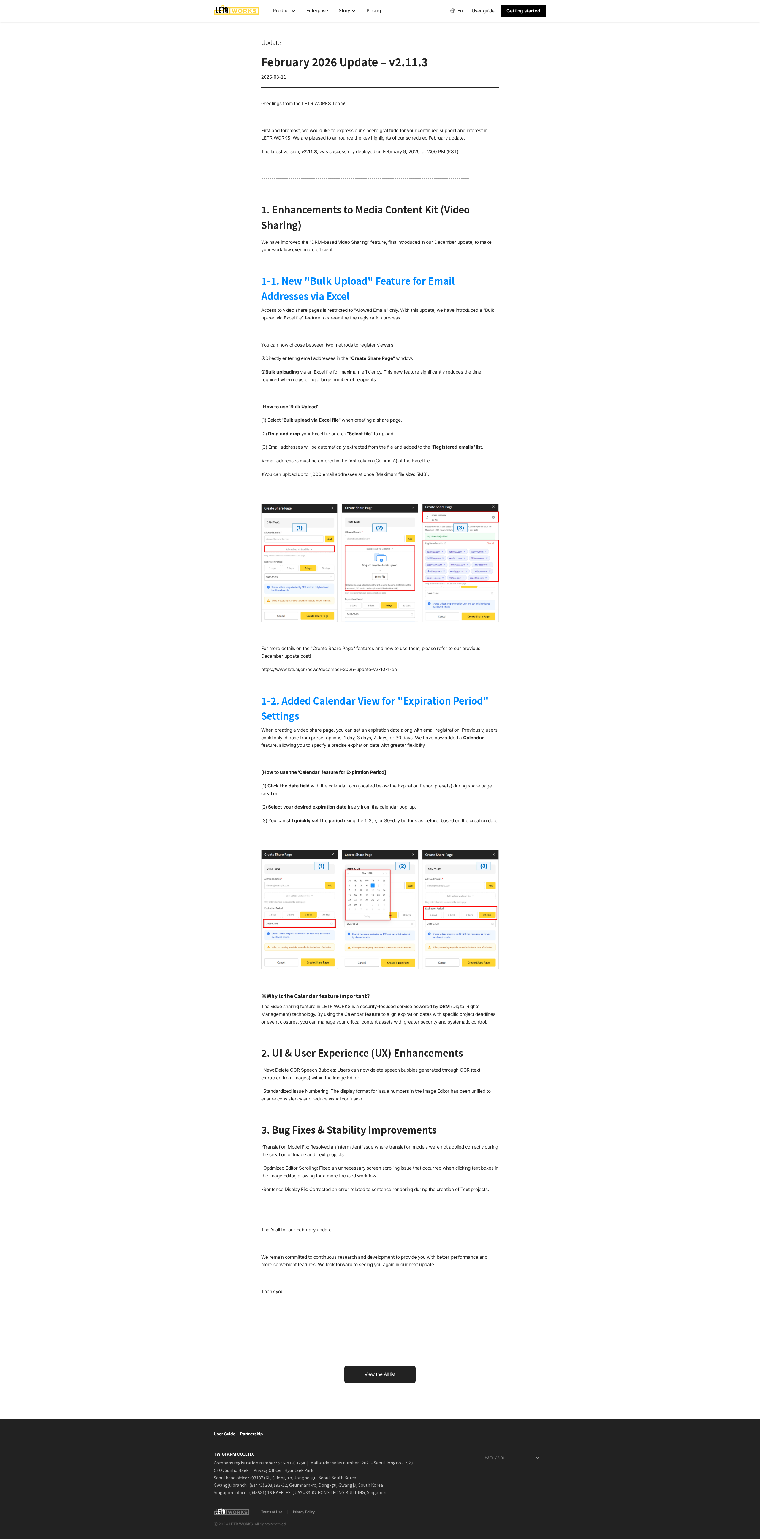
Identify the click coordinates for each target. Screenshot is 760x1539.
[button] (284, 11)
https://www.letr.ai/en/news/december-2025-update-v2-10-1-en (329, 669)
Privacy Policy (304, 1512)
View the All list (380, 1374)
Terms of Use (271, 1512)
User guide (483, 11)
